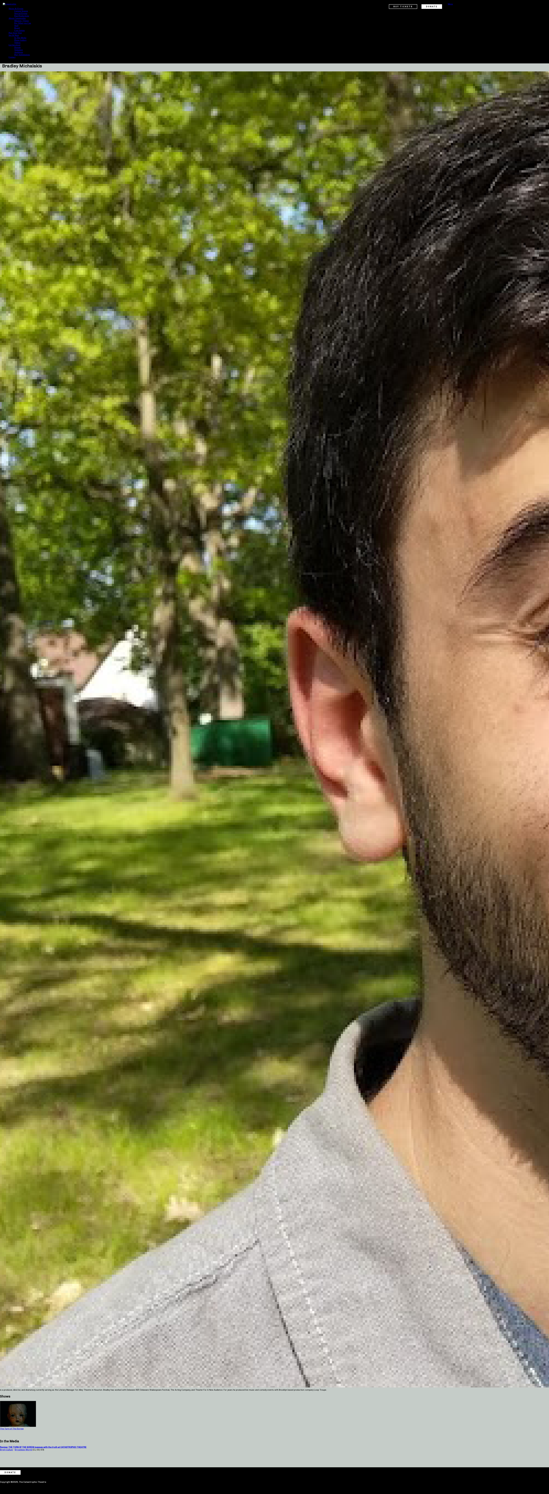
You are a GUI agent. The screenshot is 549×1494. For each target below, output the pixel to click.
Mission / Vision (21, 21)
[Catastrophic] (9, 4)
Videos (17, 42)
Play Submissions (22, 55)
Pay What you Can (22, 23)
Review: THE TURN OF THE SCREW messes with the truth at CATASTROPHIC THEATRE (43, 1447)
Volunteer (18, 50)
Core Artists (19, 30)
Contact (12, 57)
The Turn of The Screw (12, 1428)
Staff (16, 25)
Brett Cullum (6, 1449)
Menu (450, 4)
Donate (17, 47)
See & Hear (14, 35)
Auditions (18, 52)
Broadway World (23, 1449)
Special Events (20, 13)
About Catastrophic (17, 18)
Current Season (21, 11)
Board (17, 28)
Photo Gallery (20, 40)
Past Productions (21, 16)
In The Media (20, 38)
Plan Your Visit (15, 33)
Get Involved (14, 45)
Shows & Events (16, 8)
